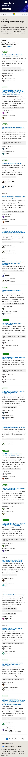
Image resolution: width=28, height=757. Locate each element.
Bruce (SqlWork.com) (10, 186)
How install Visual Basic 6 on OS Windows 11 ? (11, 291)
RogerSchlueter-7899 (9, 181)
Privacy (8, 751)
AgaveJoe (7, 478)
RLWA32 (7, 584)
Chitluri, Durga (8, 724)
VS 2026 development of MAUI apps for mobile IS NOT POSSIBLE (13, 489)
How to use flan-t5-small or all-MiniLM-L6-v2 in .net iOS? (13, 357)
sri (5, 117)
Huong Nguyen (8, 648)
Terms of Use (4, 753)
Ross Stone (7, 275)
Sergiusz (7, 508)
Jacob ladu (7, 653)
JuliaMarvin (7, 251)
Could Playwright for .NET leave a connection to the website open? (12, 454)
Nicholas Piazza (8, 75)
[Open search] (22, 14)
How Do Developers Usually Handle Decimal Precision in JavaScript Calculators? (12, 664)
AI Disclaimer (4, 749)
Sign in (25, 14)
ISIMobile (7, 545)
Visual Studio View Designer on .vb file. (13, 427)
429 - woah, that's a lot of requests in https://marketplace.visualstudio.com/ (13, 128)
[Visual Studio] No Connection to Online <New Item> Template (13, 197)
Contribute (3, 751)
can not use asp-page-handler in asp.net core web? (11, 323)
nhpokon (7, 412)
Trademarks (20, 753)
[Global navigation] (1, 14)
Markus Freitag (8, 618)
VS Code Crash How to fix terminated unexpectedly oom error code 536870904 (13, 263)
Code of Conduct (11, 753)
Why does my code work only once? (12, 163)
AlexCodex (7, 684)
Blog (19, 749)
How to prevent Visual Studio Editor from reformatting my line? (12, 55)
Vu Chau (7, 153)
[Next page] (22, 739)
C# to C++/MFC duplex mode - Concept (13, 595)
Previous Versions (12, 749)
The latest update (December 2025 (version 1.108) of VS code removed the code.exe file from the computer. (13, 233)
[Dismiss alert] (26, 2)
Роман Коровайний (9, 247)
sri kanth (7, 148)
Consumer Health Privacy (18, 751)
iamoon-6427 (8, 216)
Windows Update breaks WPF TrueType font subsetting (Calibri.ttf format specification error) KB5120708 (13, 524)
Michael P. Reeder (9, 443)
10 (19, 739)
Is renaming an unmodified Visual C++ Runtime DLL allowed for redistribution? (13, 392)
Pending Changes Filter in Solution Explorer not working (12, 629)
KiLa (6, 513)
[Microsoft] (14, 14)
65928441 (7, 221)
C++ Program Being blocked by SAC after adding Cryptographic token (12, 560)
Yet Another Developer (10, 80)
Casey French (8, 580)
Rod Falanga (8, 473)
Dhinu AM (7, 550)
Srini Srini (7, 112)
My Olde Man (8, 313)
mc (5, 342)
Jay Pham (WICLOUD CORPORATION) (9, 729)
